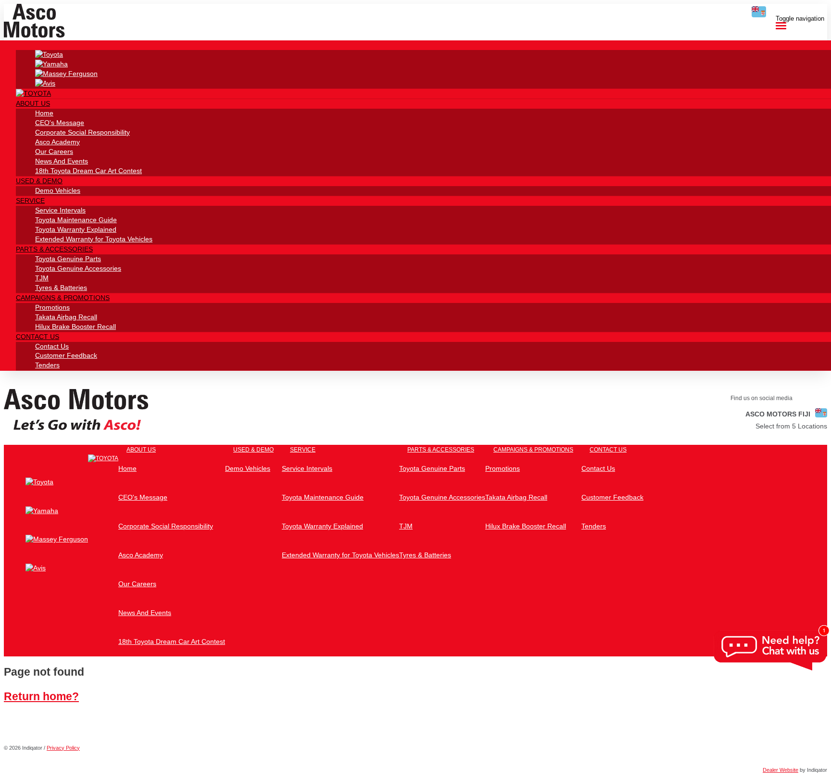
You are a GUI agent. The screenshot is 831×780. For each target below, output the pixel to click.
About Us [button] (33, 103)
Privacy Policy (63, 748)
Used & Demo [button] (39, 181)
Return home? (41, 696)
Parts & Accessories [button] (54, 249)
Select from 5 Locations (791, 426)
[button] (59, 456)
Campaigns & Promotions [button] (63, 298)
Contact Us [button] (37, 336)
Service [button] (30, 200)
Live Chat (771, 651)
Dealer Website (780, 770)
